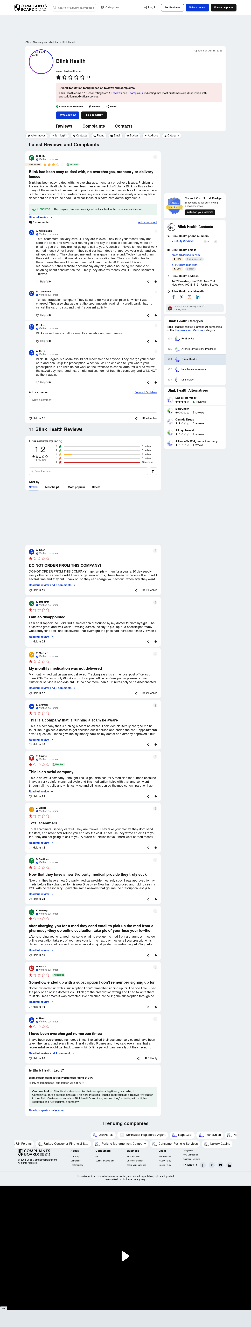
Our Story (75, 1157)
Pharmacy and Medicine (189, 330)
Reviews (64, 126)
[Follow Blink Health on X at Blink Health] (181, 297)
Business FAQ (133, 1157)
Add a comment (147, 222)
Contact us (75, 1161)
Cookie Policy (165, 1165)
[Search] (74, 7)
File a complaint (94, 115)
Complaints (93, 126)
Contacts (124, 126)
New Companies (190, 1155)
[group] (36, 136)
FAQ (97, 1157)
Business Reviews (191, 1159)
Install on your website (199, 212)
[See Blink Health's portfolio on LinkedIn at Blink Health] (197, 297)
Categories (112, 7)
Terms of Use (165, 1157)
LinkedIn (229, 1165)
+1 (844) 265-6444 (183, 241)
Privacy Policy (165, 1161)
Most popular (76, 487)
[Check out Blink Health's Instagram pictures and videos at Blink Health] (189, 297)
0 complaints (135, 93)
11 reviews (115, 93)
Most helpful (53, 487)
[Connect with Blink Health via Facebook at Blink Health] (173, 297)
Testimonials (77, 1165)
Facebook (203, 1165)
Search (55, 7)
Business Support (135, 1161)
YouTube (221, 1165)
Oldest (96, 487)
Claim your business (136, 1165)
